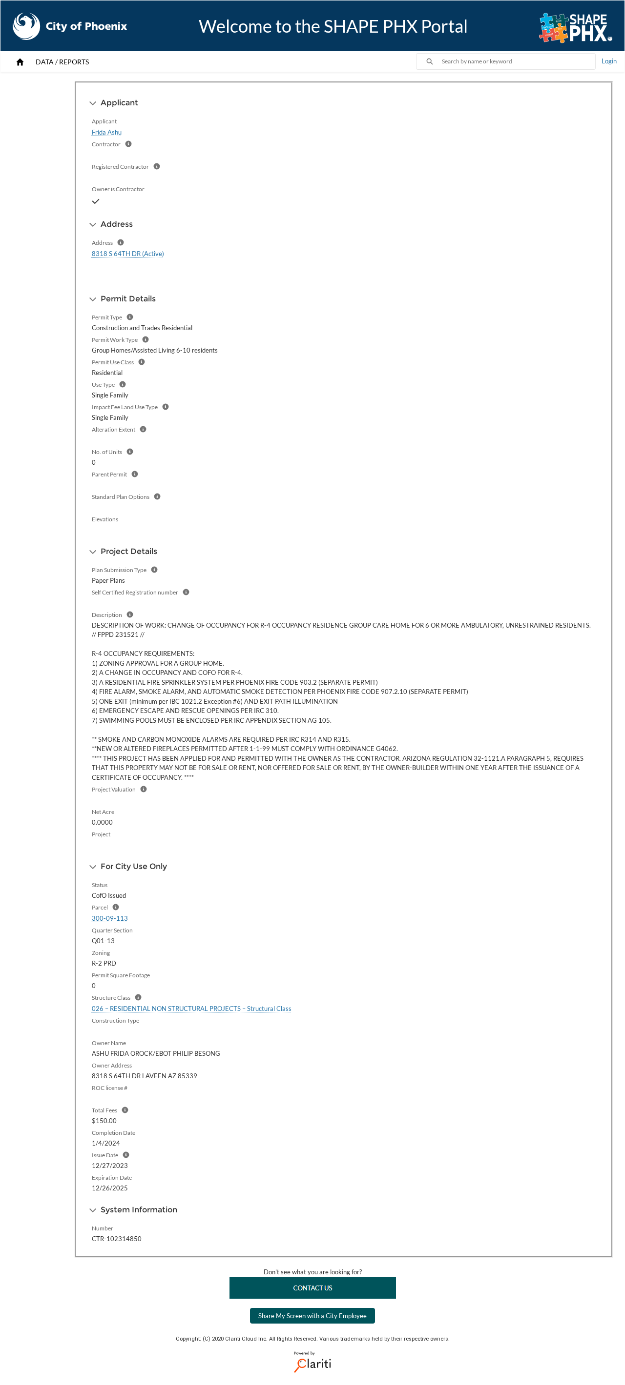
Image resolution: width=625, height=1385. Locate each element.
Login (609, 61)
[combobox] (518, 61)
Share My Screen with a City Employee (312, 1316)
